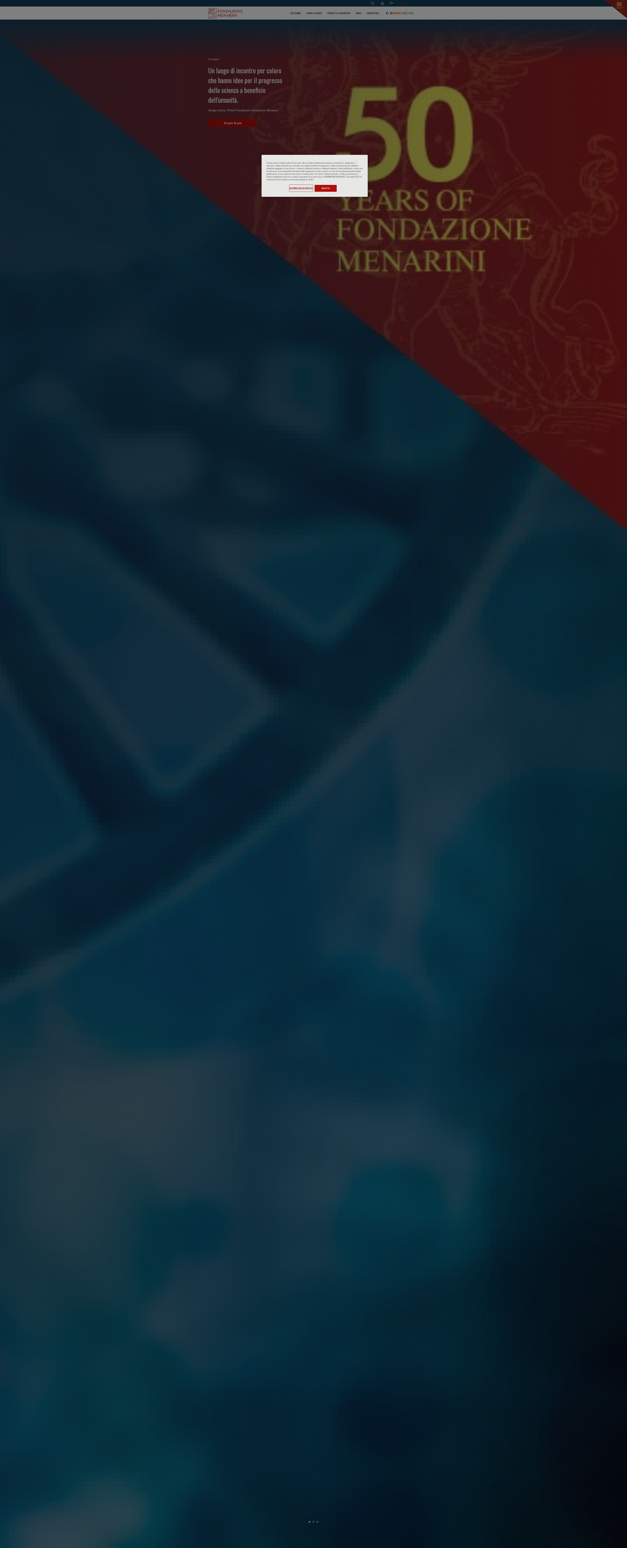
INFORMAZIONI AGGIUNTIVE (301, 188)
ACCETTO (326, 188)
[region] (315, 176)
